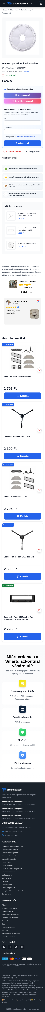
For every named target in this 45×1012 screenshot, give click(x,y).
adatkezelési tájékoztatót (26, 136)
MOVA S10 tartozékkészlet (15, 497)
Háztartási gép (26, 10)
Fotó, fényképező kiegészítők (12, 891)
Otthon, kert (14, 10)
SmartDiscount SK (8, 937)
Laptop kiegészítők (9, 859)
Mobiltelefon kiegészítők (10, 853)
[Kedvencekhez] (39, 369)
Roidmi (26, 71)
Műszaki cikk (6, 878)
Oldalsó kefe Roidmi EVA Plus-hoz (19, 557)
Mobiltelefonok (7, 884)
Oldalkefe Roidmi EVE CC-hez (17, 437)
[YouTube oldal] (22, 947)
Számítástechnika (8, 872)
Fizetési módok (7, 911)
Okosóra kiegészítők (9, 856)
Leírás (6, 260)
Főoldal (4, 10)
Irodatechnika (7, 875)
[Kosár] (41, 4)
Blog (3, 924)
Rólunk (4, 905)
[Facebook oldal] (4, 947)
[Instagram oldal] (10, 947)
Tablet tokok (6, 862)
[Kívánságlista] (36, 4)
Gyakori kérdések (8, 927)
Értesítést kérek (22, 143)
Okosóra (5, 881)
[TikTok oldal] (16, 947)
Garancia (5, 930)
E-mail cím (8, 128)
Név (5, 119)
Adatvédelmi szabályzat (10, 914)
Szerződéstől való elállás (11, 934)
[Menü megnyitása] (4, 3)
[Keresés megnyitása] (31, 4)
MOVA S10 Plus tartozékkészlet (17, 376)
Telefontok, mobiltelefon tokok (13, 846)
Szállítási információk (9, 908)
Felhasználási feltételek (10, 918)
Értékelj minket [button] (27, 292)
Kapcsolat (5, 921)
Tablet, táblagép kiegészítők (12, 869)
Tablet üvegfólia (7, 865)
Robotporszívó (7, 13)
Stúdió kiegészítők (8, 888)
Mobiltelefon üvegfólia (10, 849)
